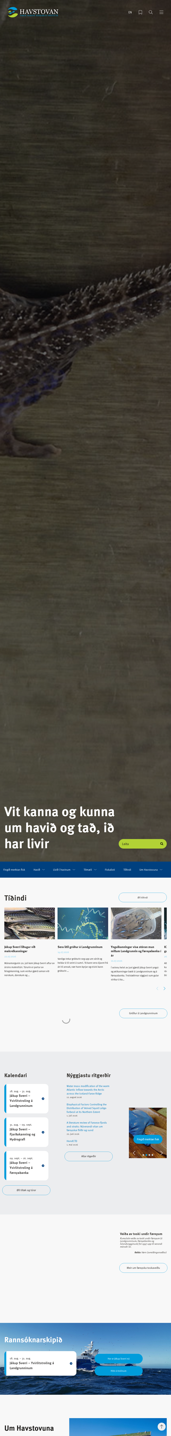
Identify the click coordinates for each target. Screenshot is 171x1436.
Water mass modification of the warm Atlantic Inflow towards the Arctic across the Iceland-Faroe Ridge (88, 1090)
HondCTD (72, 1141)
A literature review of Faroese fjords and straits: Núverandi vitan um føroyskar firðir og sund (87, 1126)
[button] (164, 988)
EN (130, 12)
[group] (29, 945)
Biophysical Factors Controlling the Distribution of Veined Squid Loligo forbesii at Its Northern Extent (87, 1108)
